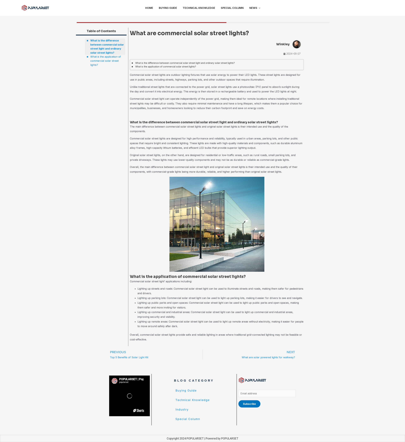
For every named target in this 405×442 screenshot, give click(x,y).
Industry (182, 409)
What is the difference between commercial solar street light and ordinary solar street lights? (107, 46)
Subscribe (249, 403)
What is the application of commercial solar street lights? (105, 60)
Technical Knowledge (192, 400)
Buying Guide (186, 390)
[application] (258, 8)
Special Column (187, 419)
